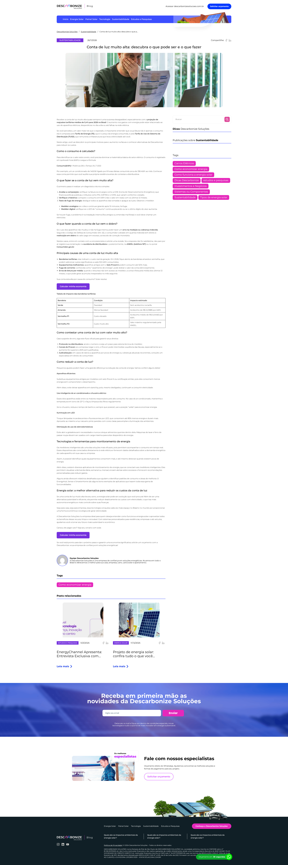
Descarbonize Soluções (67, 32)
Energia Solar (120, 643)
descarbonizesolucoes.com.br (189, 6)
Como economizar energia (74, 584)
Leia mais (65, 666)
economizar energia (148, 407)
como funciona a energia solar (134, 516)
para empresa (80, 508)
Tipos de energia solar (213, 197)
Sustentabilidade (88, 32)
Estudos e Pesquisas (67, 643)
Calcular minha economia (73, 286)
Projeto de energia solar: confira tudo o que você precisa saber (133, 654)
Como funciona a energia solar (193, 174)
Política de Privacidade (113, 845)
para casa (65, 508)
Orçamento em (212, 857)
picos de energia (111, 353)
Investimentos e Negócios (190, 186)
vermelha (156, 259)
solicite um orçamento (142, 542)
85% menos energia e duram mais (143, 418)
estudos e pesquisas (215, 180)
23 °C (82, 402)
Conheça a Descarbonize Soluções (212, 826)
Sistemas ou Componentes (191, 191)
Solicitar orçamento (219, 6)
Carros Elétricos (184, 163)
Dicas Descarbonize (186, 180)
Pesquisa (227, 119)
